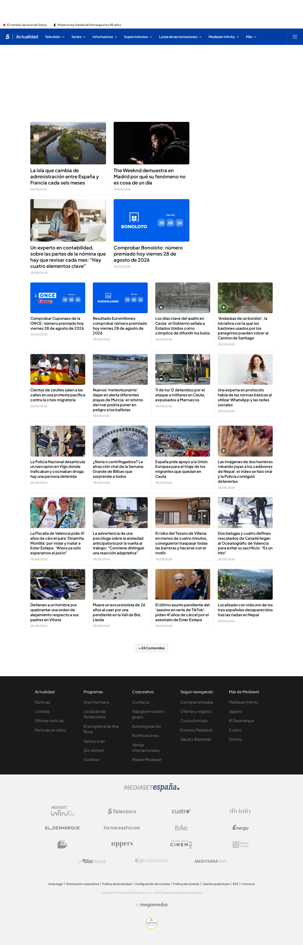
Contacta (140, 702)
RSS (235, 884)
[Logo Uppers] (122, 844)
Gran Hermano (97, 702)
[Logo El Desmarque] (62, 828)
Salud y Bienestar (195, 739)
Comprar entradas (196, 702)
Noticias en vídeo (50, 729)
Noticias (42, 702)
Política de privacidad (116, 884)
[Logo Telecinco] (122, 811)
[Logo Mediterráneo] (210, 861)
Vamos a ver (94, 741)
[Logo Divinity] (241, 811)
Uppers (235, 711)
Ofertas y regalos (195, 711)
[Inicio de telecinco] (7, 36)
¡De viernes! (94, 750)
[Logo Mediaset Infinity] (62, 811)
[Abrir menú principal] (295, 36)
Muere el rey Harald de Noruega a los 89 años (89, 25)
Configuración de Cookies (152, 884)
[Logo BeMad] (62, 844)
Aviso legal (55, 884)
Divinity (235, 739)
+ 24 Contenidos (152, 648)
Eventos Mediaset (196, 729)
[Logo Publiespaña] (151, 861)
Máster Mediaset (147, 759)
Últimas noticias (49, 720)
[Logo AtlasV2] (92, 861)
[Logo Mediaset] (151, 790)
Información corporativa (82, 884)
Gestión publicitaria (216, 884)
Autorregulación (146, 726)
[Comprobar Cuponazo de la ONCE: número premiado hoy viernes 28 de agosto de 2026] (57, 297)
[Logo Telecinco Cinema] (181, 844)
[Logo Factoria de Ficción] (122, 828)
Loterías (42, 711)
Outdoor (91, 759)
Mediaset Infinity (243, 702)
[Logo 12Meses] (241, 844)
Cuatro (235, 729)
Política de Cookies (186, 884)
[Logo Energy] (240, 828)
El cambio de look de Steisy (27, 25)
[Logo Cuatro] (181, 811)
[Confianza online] (151, 927)
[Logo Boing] (181, 828)
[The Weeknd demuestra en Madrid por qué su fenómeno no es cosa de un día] (151, 143)
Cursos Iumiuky (194, 720)
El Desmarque (241, 720)
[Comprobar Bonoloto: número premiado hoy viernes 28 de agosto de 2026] (151, 220)
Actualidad (27, 36)
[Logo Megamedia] (153, 905)
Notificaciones (145, 735)
